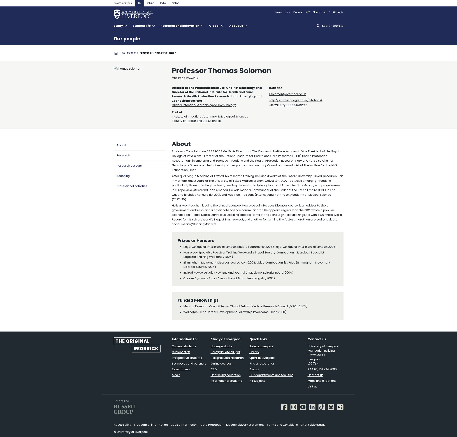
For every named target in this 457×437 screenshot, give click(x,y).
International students (226, 381)
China (150, 3)
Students (338, 12)
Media (176, 375)
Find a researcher (261, 363)
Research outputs (129, 166)
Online (175, 3)
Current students (184, 346)
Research (123, 155)
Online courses (221, 363)
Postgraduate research (227, 358)
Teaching (123, 176)
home (116, 53)
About (121, 145)
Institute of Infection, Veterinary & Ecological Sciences (210, 116)
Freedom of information (151, 425)
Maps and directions (322, 381)
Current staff (181, 352)
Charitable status (313, 425)
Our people (127, 39)
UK (139, 3)
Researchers (181, 369)
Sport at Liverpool (262, 358)
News (278, 12)
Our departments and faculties (271, 375)
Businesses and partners (189, 363)
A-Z (307, 12)
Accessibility (122, 425)
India (163, 3)
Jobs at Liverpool (261, 346)
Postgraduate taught (225, 352)
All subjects (257, 381)
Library (254, 352)
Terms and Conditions (282, 425)
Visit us (312, 386)
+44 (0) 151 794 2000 (322, 369)
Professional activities (132, 186)
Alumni (317, 12)
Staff (326, 12)
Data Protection (211, 425)
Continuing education (226, 375)
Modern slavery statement (245, 425)
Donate (298, 12)
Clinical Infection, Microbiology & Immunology (204, 105)
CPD (214, 369)
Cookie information (184, 425)
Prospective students (187, 358)
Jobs (288, 12)
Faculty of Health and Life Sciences (196, 121)
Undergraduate (221, 346)
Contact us (315, 375)
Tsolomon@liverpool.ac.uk (287, 94)
